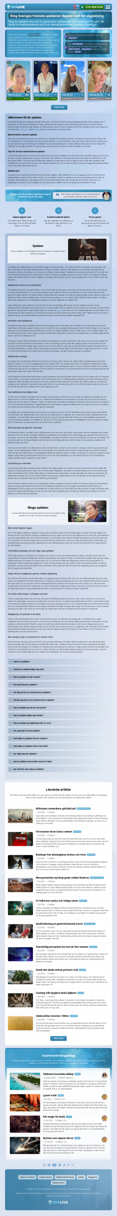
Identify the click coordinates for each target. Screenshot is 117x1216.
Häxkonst (81, 993)
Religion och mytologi (83, 808)
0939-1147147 (74, 49)
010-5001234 (34, 35)
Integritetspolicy (45, 1177)
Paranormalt (77, 831)
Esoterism (82, 970)
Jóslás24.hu (96, 1193)
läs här (77, 52)
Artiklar (37, 129)
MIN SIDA (26, 98)
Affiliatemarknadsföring (65, 1177)
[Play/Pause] (16, 95)
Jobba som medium (27, 1177)
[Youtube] (54, 1164)
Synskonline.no (62, 1193)
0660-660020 (73, 1189)
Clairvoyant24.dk (74, 1193)
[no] (74, 8)
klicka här (72, 38)
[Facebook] (49, 1164)
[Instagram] (44, 1164)
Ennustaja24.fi (86, 1193)
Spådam (77, 1074)
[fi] (77, 6)
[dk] (74, 6)
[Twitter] (72, 1164)
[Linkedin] (59, 1164)
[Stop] (20, 95)
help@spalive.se (84, 1189)
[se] (77, 8)
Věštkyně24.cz (52, 1196)
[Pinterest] (68, 1164)
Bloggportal (93, 1177)
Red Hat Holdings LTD (37, 1193)
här (101, 226)
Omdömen (24, 129)
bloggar (54, 62)
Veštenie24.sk (65, 1196)
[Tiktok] (64, 1164)
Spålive (31, 1189)
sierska (59, 310)
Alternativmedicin (89, 924)
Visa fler (59, 107)
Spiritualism (91, 855)
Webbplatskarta (58, 1183)
